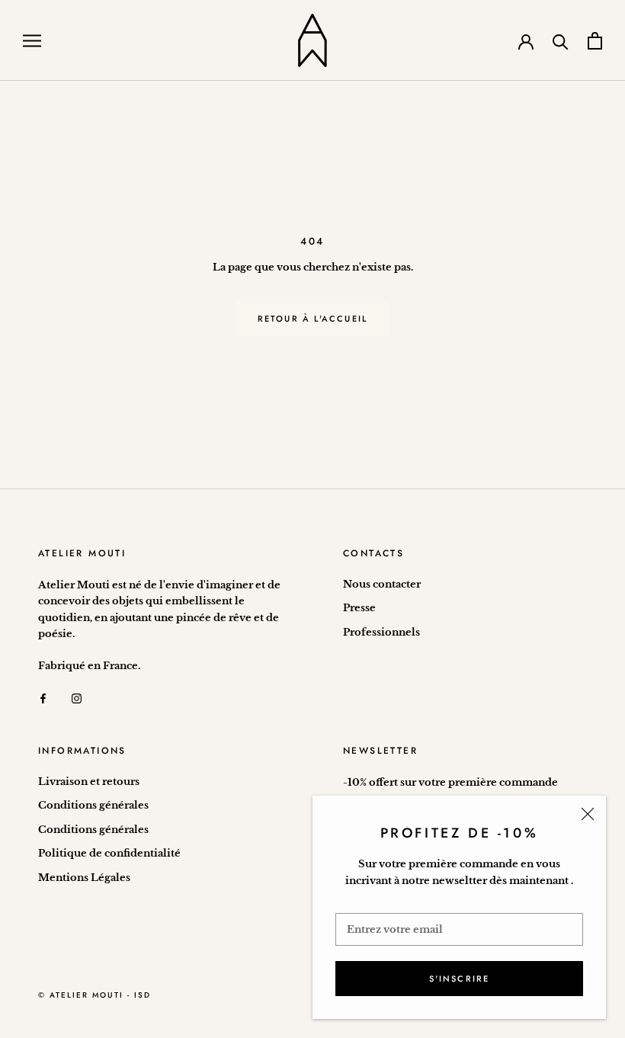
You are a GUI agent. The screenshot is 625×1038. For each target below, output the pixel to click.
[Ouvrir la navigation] (32, 40)
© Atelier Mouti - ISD (94, 995)
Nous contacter (382, 584)
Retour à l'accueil (313, 318)
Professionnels (381, 632)
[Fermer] (588, 814)
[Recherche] (561, 41)
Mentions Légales (84, 877)
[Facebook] (43, 698)
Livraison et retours (88, 781)
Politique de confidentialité (109, 853)
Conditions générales (93, 805)
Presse (359, 607)
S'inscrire (459, 978)
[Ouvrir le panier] (595, 41)
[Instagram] (77, 698)
